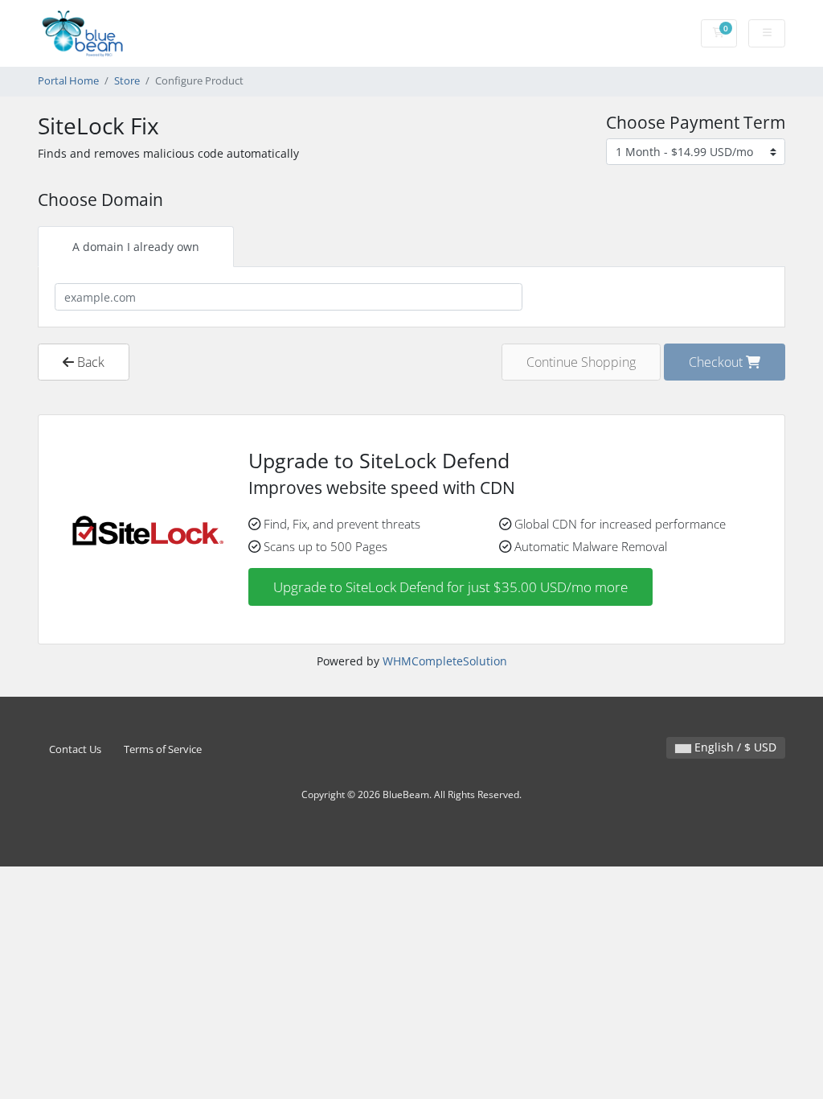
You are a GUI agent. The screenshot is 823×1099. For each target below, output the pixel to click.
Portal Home (68, 81)
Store (127, 81)
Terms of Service (163, 749)
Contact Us (75, 749)
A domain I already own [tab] (135, 246)
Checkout (717, 362)
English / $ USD (733, 747)
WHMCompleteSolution (445, 661)
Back (89, 362)
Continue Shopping (581, 362)
